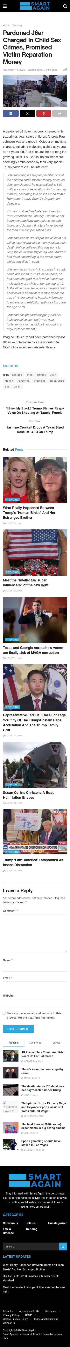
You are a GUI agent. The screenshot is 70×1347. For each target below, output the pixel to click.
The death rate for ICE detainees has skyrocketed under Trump (42, 1088)
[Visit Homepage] (35, 6)
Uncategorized (57, 1223)
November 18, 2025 (14, 69)
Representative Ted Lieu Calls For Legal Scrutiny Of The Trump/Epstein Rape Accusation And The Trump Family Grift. (34, 722)
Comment (10, 911)
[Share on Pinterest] (43, 113)
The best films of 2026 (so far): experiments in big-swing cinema (43, 1126)
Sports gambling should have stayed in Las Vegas (41, 1143)
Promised (40, 380)
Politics (31, 1223)
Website (8, 995)
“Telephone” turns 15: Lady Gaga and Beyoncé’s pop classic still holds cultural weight (43, 1107)
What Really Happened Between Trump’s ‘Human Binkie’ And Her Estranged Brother (29, 512)
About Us (8, 1311)
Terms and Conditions (46, 1319)
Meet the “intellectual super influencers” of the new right (25, 583)
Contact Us (9, 1323)
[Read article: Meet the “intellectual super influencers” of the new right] (35, 552)
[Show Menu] (5, 6)
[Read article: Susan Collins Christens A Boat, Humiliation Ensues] (35, 765)
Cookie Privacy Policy (15, 1319)
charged (17, 374)
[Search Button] (65, 6)
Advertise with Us (29, 1311)
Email (8, 978)
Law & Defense (8, 1231)
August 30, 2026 (13, 803)
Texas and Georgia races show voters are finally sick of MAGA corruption (33, 650)
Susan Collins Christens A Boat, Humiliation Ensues (28, 795)
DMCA (28, 1315)
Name (8, 960)
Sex (7, 386)
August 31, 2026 (13, 523)
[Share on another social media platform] (59, 113)
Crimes (41, 374)
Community (10, 1223)
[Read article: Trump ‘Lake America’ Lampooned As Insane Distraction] (35, 832)
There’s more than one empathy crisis (42, 1071)
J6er (53, 374)
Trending (17, 25)
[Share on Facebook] (11, 113)
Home (6, 25)
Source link (10, 365)
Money (9, 380)
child (30, 374)
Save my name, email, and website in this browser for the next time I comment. (34, 1015)
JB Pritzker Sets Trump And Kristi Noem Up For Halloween (43, 1054)
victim (17, 386)
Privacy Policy (11, 1315)
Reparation (57, 380)
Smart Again (28, 1330)
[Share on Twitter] (27, 113)
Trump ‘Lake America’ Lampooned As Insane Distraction (33, 862)
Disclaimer (51, 1311)
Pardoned (24, 380)
